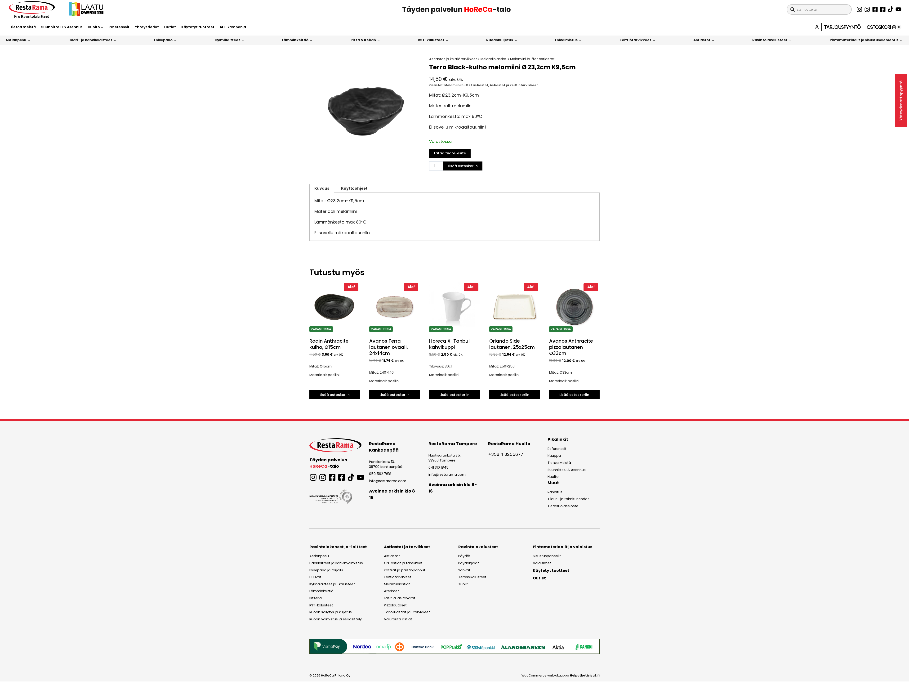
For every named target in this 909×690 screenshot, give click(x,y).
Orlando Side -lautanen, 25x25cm (512, 344)
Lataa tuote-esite (450, 153)
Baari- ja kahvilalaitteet (90, 40)
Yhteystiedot (147, 27)
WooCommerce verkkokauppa (560, 675)
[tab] (364, 162)
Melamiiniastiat (494, 59)
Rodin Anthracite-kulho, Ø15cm (330, 344)
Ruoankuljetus (499, 40)
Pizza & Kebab (363, 40)
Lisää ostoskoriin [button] (335, 394)
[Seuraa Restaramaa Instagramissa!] (859, 9)
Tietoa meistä (23, 27)
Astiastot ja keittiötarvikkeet (453, 59)
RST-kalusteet (431, 40)
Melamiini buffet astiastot (532, 59)
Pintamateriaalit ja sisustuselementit (864, 40)
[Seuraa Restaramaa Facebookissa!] (875, 9)
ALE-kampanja (233, 27)
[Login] (817, 27)
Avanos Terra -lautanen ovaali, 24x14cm (388, 347)
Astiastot (701, 40)
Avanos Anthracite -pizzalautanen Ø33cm (573, 347)
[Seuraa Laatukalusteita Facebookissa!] (883, 9)
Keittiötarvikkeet (635, 40)
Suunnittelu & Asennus (62, 27)
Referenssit (119, 27)
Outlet (170, 27)
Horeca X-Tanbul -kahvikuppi (451, 344)
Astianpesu (15, 40)
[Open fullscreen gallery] (415, 162)
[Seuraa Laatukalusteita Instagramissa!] (867, 9)
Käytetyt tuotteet (197, 27)
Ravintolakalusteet (770, 40)
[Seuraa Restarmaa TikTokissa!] (891, 9)
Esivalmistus (566, 40)
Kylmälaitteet (227, 40)
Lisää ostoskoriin (463, 166)
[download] (364, 112)
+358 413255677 (505, 454)
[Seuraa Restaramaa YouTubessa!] (898, 9)
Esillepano (163, 40)
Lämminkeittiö (295, 40)
